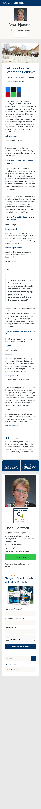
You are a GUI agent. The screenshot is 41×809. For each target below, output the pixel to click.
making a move (11, 426)
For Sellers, (12, 81)
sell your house (11, 136)
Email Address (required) (14, 618)
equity (8, 346)
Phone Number (11, 627)
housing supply (11, 229)
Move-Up (20, 81)
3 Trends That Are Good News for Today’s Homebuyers (11, 467)
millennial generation (13, 247)
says (7, 270)
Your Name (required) (13, 609)
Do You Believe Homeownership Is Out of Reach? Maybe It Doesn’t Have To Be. (29, 467)
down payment (11, 375)
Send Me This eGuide (20, 647)
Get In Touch (20, 557)
